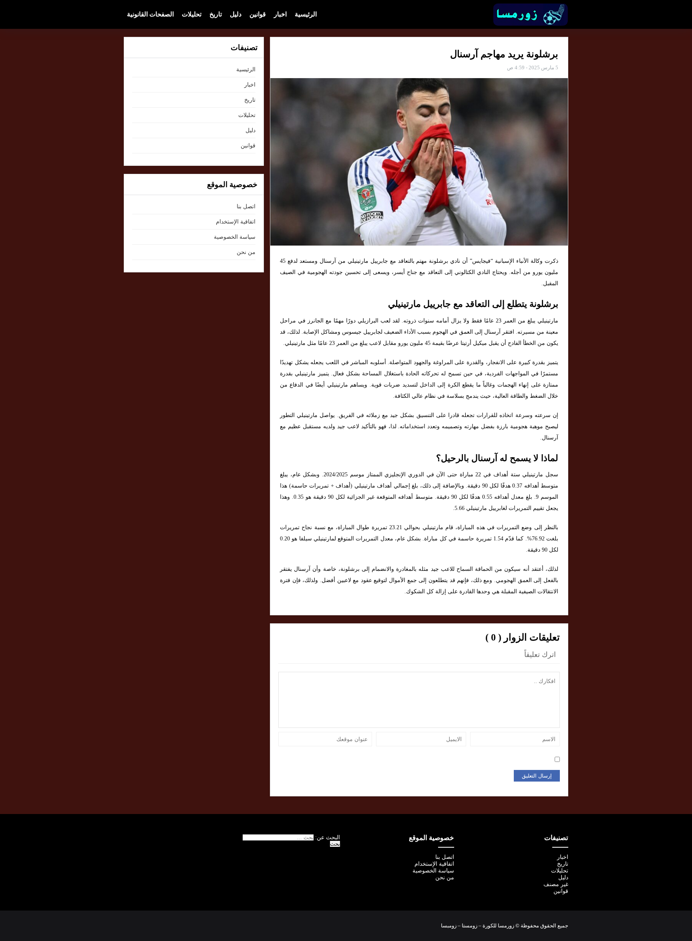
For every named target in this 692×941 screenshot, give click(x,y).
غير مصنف (555, 884)
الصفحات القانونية (150, 14)
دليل (235, 14)
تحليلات (191, 14)
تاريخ (215, 14)
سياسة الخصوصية (234, 237)
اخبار (280, 14)
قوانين (257, 14)
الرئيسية (306, 14)
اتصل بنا (246, 207)
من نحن (246, 252)
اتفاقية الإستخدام (235, 222)
